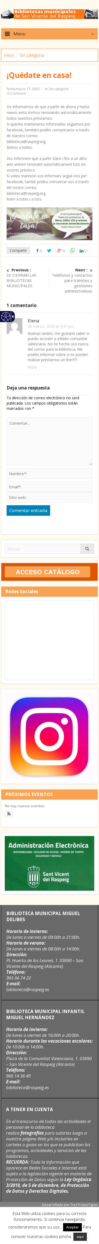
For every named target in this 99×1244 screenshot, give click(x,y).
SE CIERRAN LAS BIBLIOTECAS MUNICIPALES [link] (21, 277)
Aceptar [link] (72, 1227)
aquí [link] (80, 1236)
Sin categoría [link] (32, 55)
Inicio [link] (9, 55)
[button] (28, 510)
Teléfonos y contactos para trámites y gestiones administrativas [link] (72, 280)
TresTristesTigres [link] (84, 1204)
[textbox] (50, 473)
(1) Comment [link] (16, 93)
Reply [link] (32, 366)
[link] (5, 319)
